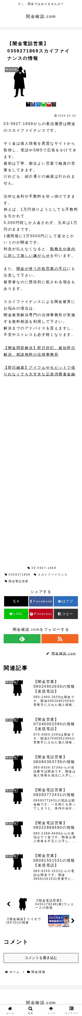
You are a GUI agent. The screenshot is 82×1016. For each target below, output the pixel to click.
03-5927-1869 (44, 568)
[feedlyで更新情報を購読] (22, 638)
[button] (53, 104)
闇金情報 (15, 568)
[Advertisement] (41, 425)
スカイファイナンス (53, 574)
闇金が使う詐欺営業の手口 (41, 269)
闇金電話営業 (18, 581)
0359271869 (20, 574)
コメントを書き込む (41, 958)
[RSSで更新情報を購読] (59, 638)
